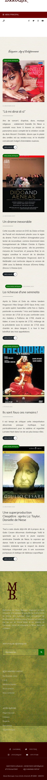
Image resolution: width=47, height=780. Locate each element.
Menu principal (12, 15)
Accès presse (8, 688)
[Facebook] (29, 21)
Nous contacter (9, 693)
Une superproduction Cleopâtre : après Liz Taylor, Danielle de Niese (21, 516)
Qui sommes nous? (31, 769)
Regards (6, 721)
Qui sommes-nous (10, 676)
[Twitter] (33, 21)
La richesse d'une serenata (21, 292)
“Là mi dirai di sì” (14, 111)
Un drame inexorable (17, 222)
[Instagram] (38, 21)
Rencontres (7, 725)
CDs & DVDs (7, 60)
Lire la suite (10, 147)
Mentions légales (9, 684)
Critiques (15, 60)
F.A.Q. (5, 680)
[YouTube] (42, 21)
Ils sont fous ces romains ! (20, 412)
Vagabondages (9, 730)
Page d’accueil (8, 713)
